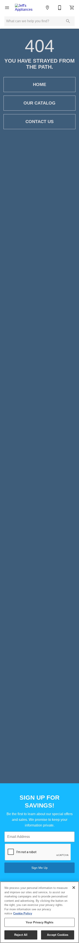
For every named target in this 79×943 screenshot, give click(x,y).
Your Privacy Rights (39, 922)
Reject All (20, 934)
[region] (39, 912)
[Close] (74, 887)
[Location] (47, 7)
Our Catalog (39, 103)
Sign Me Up (39, 867)
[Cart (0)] (72, 7)
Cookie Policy (22, 913)
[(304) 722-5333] (59, 7)
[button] (7, 7)
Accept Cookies (57, 934)
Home (39, 84)
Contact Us (39, 121)
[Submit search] (68, 21)
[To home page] (27, 8)
